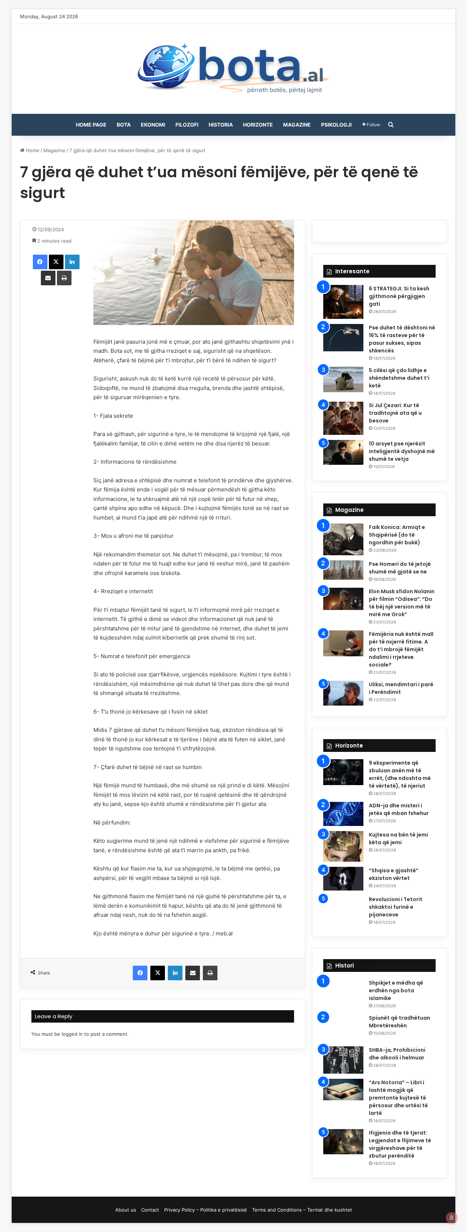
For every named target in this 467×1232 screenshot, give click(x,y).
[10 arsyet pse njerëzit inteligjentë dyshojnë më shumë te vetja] (343, 452)
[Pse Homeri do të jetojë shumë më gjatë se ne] (343, 570)
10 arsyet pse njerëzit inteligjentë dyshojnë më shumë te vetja (402, 451)
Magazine (297, 124)
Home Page (91, 124)
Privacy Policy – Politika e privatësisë (205, 1210)
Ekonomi (153, 124)
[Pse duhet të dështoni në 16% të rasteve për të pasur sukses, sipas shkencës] (343, 337)
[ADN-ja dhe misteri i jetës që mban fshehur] (343, 814)
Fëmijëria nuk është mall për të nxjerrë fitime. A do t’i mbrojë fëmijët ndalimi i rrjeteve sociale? (401, 649)
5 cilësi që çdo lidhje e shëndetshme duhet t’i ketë (399, 378)
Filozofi (186, 124)
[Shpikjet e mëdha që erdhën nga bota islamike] (343, 993)
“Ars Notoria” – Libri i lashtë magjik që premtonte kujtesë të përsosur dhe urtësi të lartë (398, 1098)
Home (31, 150)
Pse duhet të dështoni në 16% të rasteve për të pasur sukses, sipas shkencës (402, 339)
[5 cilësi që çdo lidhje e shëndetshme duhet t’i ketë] (343, 379)
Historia (221, 124)
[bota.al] (233, 69)
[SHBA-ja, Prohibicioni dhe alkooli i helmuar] (343, 1060)
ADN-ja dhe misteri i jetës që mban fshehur (399, 809)
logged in (72, 1034)
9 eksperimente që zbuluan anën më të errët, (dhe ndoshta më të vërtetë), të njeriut (400, 774)
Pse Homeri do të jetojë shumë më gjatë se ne (400, 567)
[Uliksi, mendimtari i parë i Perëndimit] (343, 693)
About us (125, 1210)
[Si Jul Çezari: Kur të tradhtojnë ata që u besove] (343, 418)
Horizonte (258, 124)
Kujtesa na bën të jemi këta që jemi (398, 838)
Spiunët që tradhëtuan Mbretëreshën (399, 1021)
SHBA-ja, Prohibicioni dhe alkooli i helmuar (397, 1053)
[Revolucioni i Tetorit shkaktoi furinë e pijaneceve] (343, 910)
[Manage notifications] (452, 1218)
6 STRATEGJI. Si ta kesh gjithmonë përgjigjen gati (399, 296)
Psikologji (336, 124)
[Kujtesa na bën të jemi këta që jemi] (343, 846)
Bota (124, 124)
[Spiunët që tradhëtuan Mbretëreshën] (343, 1027)
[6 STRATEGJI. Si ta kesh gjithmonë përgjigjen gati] (343, 302)
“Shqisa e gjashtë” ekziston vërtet (393, 874)
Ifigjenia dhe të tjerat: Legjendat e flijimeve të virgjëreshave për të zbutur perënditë (400, 1144)
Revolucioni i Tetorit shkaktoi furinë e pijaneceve (395, 907)
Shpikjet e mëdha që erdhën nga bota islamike (396, 990)
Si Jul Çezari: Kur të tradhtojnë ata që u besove (395, 413)
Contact (150, 1210)
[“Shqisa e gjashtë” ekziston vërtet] (343, 879)
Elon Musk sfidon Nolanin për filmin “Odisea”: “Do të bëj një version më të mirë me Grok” (402, 603)
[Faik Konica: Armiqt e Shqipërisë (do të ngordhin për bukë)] (343, 539)
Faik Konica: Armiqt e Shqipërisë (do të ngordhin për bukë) (397, 535)
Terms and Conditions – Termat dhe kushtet (302, 1210)
